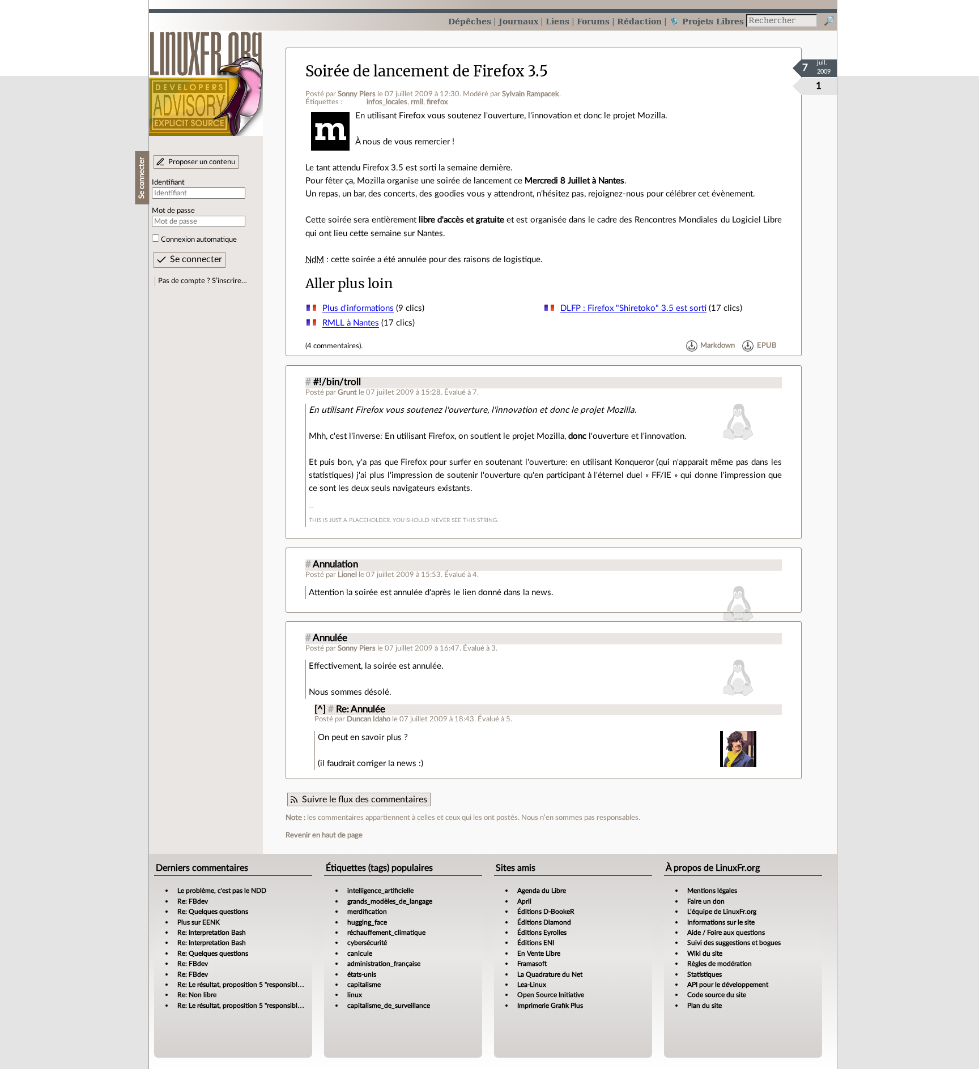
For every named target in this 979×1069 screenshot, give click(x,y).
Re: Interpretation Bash (211, 932)
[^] (320, 709)
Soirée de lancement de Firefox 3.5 (426, 71)
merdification (367, 911)
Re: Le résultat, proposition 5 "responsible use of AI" (254, 984)
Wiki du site (704, 953)
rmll (417, 102)
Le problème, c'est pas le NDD (221, 890)
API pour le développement (727, 984)
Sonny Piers (357, 94)
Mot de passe (173, 210)
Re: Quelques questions (212, 911)
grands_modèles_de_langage (389, 901)
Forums (593, 21)
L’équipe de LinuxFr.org (721, 911)
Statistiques (704, 974)
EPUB (766, 346)
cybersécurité (367, 942)
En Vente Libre (538, 953)
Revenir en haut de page (324, 835)
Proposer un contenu (201, 162)
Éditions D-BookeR (545, 911)
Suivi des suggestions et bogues (734, 942)
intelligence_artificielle (380, 890)
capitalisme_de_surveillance (388, 1005)
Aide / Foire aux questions (726, 932)
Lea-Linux (531, 984)
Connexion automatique (199, 239)
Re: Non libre (196, 994)
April (524, 901)
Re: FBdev (192, 901)
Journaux (518, 21)
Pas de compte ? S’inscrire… (202, 280)
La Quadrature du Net (549, 974)
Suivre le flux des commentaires (364, 799)
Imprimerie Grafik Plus (550, 1005)
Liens (557, 21)
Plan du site (704, 1005)
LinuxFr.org (206, 78)
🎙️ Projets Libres (706, 21)
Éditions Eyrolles (542, 932)
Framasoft (532, 963)
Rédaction (639, 21)
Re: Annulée (360, 709)
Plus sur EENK (198, 922)
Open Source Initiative (550, 994)
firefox (437, 102)
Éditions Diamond (544, 922)
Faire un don (706, 901)
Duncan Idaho (368, 719)
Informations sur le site (721, 922)
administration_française (383, 963)
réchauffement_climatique (386, 932)
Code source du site (716, 994)
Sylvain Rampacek (530, 94)
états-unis (361, 974)
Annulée (330, 638)
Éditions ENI (535, 942)
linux (354, 994)
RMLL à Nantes (350, 323)
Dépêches (469, 21)
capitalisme (364, 984)
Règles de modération (719, 963)
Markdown (717, 346)
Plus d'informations (358, 308)
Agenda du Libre (541, 890)
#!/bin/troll (337, 382)
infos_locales (387, 102)
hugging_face (367, 922)
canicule (359, 953)
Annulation (335, 564)
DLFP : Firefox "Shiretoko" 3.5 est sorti (633, 308)
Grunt (347, 392)
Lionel (347, 574)
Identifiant (168, 182)
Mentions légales (712, 890)
